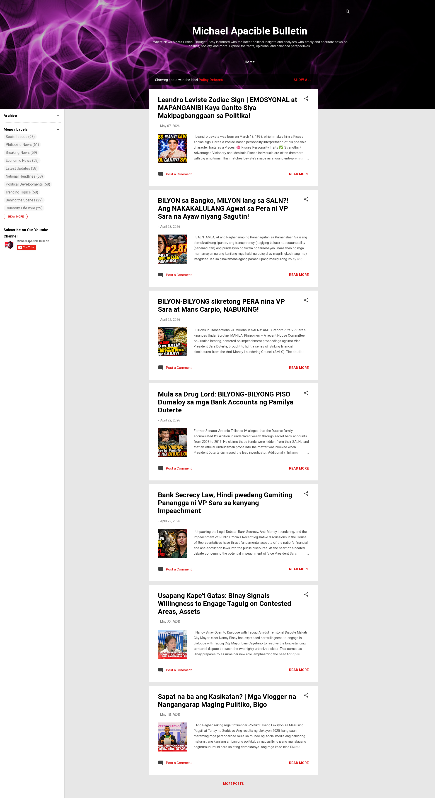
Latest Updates (21, 168)
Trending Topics (21, 192)
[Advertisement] (335, 142)
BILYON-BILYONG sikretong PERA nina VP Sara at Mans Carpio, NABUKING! (221, 305)
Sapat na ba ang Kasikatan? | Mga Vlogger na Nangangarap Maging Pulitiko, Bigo (227, 700)
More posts (233, 784)
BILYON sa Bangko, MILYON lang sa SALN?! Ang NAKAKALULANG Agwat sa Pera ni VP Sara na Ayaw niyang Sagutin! (223, 208)
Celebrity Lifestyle (23, 208)
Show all (303, 80)
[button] (306, 99)
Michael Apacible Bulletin (249, 31)
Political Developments (27, 184)
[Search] (347, 12)
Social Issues (20, 137)
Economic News (21, 160)
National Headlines (24, 176)
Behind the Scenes (23, 200)
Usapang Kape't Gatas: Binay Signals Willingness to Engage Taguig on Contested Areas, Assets (224, 603)
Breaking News (21, 152)
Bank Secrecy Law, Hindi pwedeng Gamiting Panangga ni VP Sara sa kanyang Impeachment (225, 503)
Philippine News (22, 144)
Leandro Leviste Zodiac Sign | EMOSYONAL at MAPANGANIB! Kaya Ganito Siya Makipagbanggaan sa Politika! (227, 108)
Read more (299, 174)
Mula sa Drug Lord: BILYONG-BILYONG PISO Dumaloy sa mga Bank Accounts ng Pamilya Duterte (225, 402)
